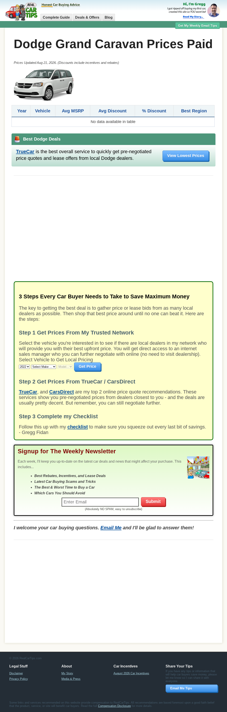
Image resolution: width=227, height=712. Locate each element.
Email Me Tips (181, 688)
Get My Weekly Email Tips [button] (197, 25)
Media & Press (70, 679)
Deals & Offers (87, 17)
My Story (67, 673)
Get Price (87, 366)
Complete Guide (56, 17)
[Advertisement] (113, 231)
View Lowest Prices (185, 155)
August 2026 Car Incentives (131, 673)
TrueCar (25, 151)
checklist (77, 427)
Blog (109, 17)
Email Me (110, 527)
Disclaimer (16, 673)
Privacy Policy (18, 679)
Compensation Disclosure (114, 706)
